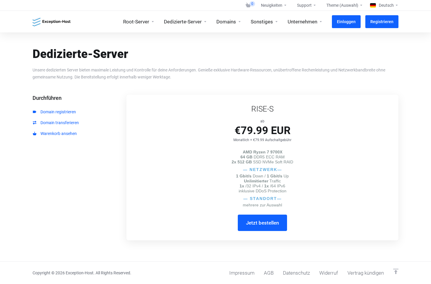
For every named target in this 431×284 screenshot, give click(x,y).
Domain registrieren (57, 112)
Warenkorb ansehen (58, 133)
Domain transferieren (59, 122)
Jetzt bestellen (262, 223)
